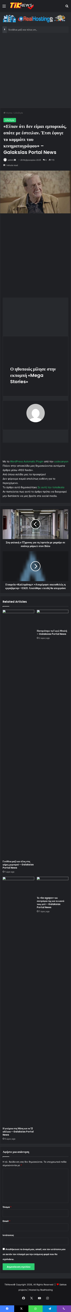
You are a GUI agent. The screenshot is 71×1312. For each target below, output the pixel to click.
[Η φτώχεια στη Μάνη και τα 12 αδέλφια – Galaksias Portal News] (18, 1001)
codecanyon (61, 461)
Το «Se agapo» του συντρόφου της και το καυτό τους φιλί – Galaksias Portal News (50, 902)
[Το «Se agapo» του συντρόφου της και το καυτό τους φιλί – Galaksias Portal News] (52, 886)
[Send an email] (15, 160)
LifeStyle (18, 112)
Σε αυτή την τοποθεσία (51, 487)
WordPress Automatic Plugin (26, 461)
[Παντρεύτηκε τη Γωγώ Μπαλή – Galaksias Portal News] (52, 619)
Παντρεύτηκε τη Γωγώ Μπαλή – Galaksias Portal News (52, 632)
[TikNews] (21, 5)
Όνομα (7, 1207)
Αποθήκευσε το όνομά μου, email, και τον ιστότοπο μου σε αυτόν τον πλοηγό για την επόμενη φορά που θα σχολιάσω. (34, 1254)
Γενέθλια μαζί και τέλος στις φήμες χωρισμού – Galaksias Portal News (18, 864)
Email (6, 1221)
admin (10, 160)
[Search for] (67, 7)
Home (8, 112)
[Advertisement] (35, 70)
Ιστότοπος (8, 1235)
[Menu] (4, 7)
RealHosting (46, 1289)
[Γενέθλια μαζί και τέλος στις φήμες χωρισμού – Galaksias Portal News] (18, 734)
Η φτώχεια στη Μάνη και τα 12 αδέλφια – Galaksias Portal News (18, 1131)
